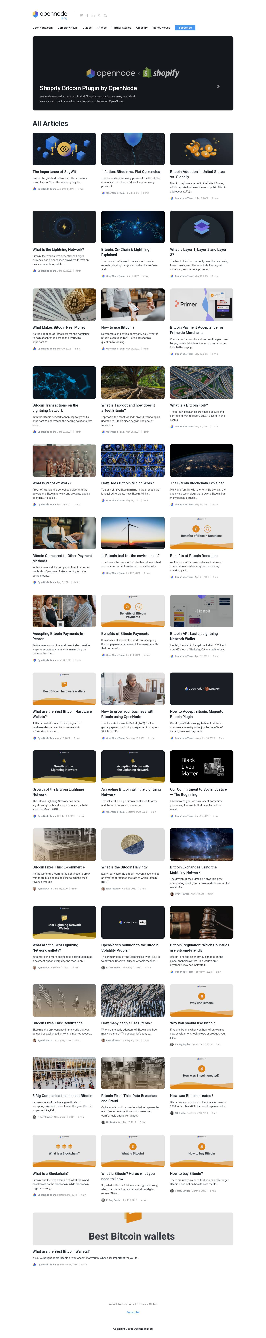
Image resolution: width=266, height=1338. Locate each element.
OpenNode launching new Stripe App (89, 88)
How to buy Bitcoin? (186, 1173)
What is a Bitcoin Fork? (189, 405)
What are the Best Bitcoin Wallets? (61, 1251)
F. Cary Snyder (113, 967)
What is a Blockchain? (51, 1173)
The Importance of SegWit (54, 171)
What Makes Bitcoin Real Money (59, 327)
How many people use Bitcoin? (126, 1023)
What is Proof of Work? (52, 483)
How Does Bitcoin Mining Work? (127, 483)
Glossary (141, 27)
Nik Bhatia (111, 1122)
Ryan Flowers (44, 888)
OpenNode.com (43, 27)
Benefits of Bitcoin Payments (125, 633)
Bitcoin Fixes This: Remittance (58, 1023)
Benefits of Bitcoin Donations (194, 556)
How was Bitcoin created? (191, 1096)
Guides (87, 27)
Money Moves (161, 27)
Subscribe (185, 27)
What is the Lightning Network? (58, 249)
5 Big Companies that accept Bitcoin (62, 1096)
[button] (218, 86)
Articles (102, 27)
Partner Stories (121, 27)
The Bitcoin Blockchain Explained (197, 483)
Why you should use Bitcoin (193, 1023)
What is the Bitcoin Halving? (124, 867)
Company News (67, 27)
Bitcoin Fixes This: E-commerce (59, 867)
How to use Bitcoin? (117, 327)
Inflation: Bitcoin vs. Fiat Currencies (130, 171)
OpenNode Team (46, 189)
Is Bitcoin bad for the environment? (130, 556)
